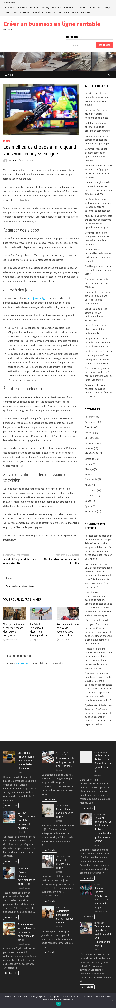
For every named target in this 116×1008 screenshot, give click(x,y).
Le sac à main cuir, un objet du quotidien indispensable (96, 329)
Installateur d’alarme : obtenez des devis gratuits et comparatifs (97, 126)
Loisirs (8, 12)
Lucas (14, 160)
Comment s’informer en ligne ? (63, 864)
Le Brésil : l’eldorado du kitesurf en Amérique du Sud (39, 630)
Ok (58, 1004)
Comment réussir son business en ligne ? (65, 813)
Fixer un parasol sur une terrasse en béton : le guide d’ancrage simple (97, 139)
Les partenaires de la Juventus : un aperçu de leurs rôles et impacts (97, 342)
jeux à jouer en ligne (36, 298)
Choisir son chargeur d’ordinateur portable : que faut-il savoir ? (98, 639)
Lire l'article (11, 805)
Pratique (57, 12)
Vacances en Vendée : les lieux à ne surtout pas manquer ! (98, 611)
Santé (66, 12)
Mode (48, 12)
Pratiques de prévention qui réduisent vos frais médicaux (97, 282)
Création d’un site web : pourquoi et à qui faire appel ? (97, 583)
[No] (112, 1000)
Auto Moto (22, 7)
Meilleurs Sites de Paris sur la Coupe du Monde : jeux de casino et (103, 763)
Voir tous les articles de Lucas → (21, 585)
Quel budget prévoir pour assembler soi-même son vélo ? (98, 270)
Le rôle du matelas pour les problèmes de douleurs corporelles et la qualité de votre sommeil (102, 829)
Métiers (26, 12)
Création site (94, 7)
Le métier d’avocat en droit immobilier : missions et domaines (96, 113)
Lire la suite (87, 808)
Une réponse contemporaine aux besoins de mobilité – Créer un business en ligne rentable (98, 600)
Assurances (10, 7)
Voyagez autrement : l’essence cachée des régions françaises (14, 630)
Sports (75, 12)
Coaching (45, 7)
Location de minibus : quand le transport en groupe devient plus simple (26, 760)
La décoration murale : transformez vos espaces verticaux (98, 720)
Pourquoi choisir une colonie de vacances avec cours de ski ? (68, 630)
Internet (82, 7)
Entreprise (56, 7)
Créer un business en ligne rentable (52, 24)
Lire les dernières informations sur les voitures (97, 664)
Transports (86, 12)
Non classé (90, 490)
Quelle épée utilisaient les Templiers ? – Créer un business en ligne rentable (98, 709)
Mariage (17, 12)
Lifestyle (106, 7)
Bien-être (34, 7)
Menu (11, 74)
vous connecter (24, 663)
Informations (70, 7)
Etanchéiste (38, 12)
